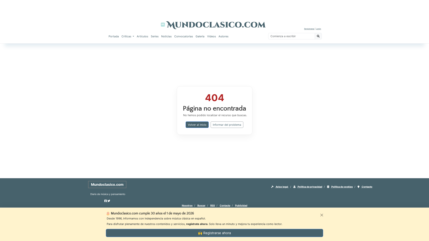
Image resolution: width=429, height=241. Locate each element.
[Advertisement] (214, 7)
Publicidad (241, 205)
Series (155, 36)
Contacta (225, 205)
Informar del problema (227, 124)
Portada (114, 36)
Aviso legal (282, 186)
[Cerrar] (322, 215)
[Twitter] (108, 201)
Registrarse (309, 29)
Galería (200, 36)
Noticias (166, 36)
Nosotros (187, 205)
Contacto (366, 186)
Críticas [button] (126, 36)
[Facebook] (105, 201)
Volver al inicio (197, 124)
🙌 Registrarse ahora (214, 233)
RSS (212, 205)
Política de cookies (342, 186)
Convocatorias (183, 36)
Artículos (142, 36)
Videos (211, 36)
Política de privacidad (309, 186)
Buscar (201, 205)
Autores (223, 36)
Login (318, 29)
